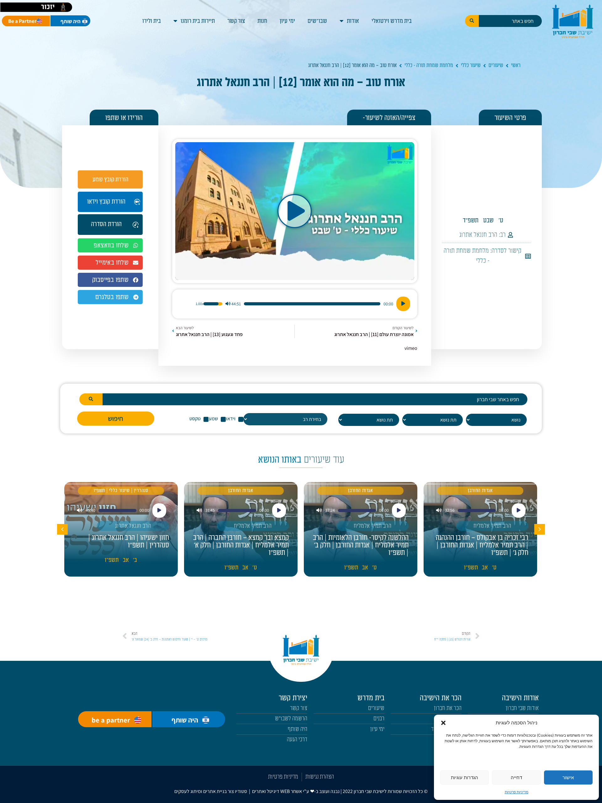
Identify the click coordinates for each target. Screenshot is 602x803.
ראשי (515, 65)
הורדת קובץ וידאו (106, 201)
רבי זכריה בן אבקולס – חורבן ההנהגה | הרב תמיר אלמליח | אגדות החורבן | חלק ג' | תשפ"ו (482, 545)
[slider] (312, 303)
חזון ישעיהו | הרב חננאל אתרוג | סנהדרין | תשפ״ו (128, 541)
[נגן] (403, 304)
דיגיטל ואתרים (266, 791)
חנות (262, 21)
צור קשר (236, 21)
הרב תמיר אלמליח (492, 526)
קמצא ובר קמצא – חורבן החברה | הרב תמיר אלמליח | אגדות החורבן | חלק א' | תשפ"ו (241, 545)
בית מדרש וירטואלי (392, 21)
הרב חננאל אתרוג (478, 234)
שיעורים (495, 65)
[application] (294, 304)
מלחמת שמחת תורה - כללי (428, 65)
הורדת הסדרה (106, 224)
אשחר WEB (291, 791)
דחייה (516, 777)
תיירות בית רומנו (198, 21)
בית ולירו (151, 21)
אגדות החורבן (480, 490)
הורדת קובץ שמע (110, 179)
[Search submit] (472, 21)
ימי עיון (287, 21)
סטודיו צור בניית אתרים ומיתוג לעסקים (210, 791)
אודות (353, 21)
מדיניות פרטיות (516, 792)
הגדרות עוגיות (464, 777)
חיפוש (115, 418)
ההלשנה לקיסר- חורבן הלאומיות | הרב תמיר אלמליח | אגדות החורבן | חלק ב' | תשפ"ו (361, 545)
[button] (443, 723)
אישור (568, 777)
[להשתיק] (227, 304)
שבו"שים (317, 21)
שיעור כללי (471, 65)
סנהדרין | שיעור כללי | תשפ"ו (121, 490)
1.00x (199, 304)
